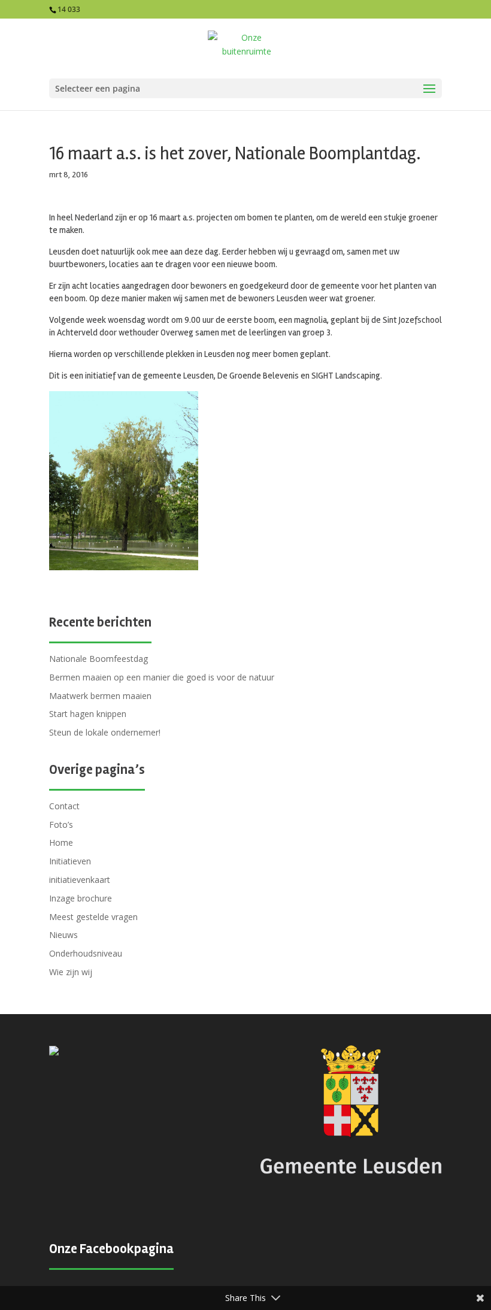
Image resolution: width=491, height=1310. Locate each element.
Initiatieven (70, 861)
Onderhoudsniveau (85, 953)
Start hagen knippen (87, 713)
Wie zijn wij (70, 972)
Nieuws (63, 934)
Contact (64, 806)
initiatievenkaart (79, 879)
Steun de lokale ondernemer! (104, 732)
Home (61, 842)
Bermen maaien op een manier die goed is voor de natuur (161, 677)
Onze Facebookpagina (111, 1249)
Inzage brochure (80, 898)
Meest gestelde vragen (93, 916)
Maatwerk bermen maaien (100, 695)
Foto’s (61, 824)
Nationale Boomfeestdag (98, 658)
